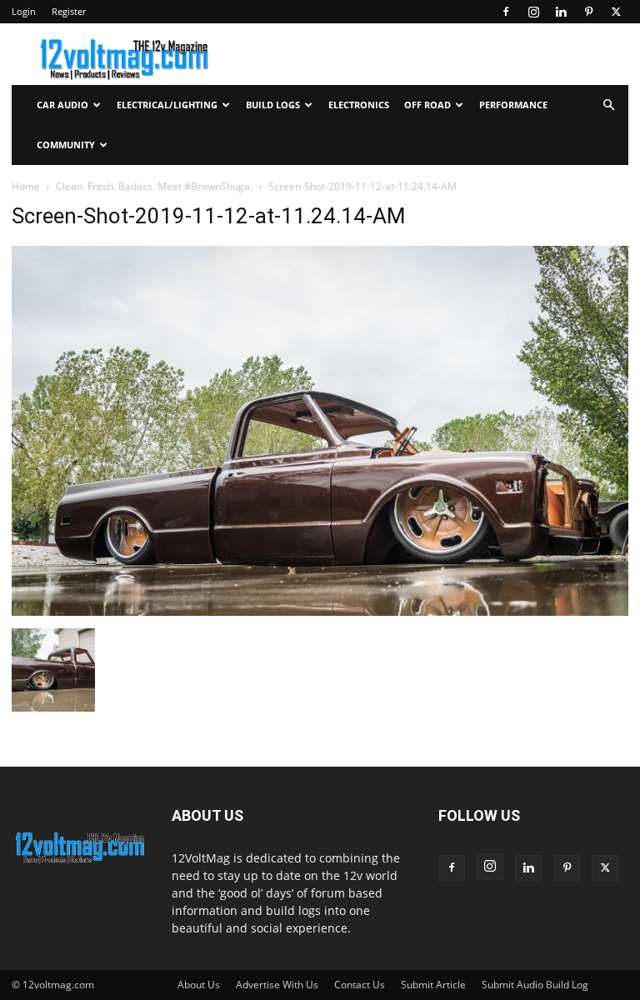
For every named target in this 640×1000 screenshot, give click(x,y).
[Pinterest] (588, 11)
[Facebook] (505, 11)
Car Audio (62, 104)
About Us (199, 985)
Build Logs (273, 104)
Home (26, 186)
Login (24, 11)
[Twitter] (615, 11)
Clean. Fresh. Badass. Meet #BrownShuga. (154, 186)
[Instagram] (533, 11)
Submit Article (433, 985)
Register (69, 11)
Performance (513, 104)
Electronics (358, 104)
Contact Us (359, 985)
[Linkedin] (560, 11)
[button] (608, 105)
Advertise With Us (277, 985)
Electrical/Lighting (167, 104)
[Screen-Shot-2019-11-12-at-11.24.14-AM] (320, 611)
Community (66, 144)
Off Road (427, 104)
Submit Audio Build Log (535, 985)
